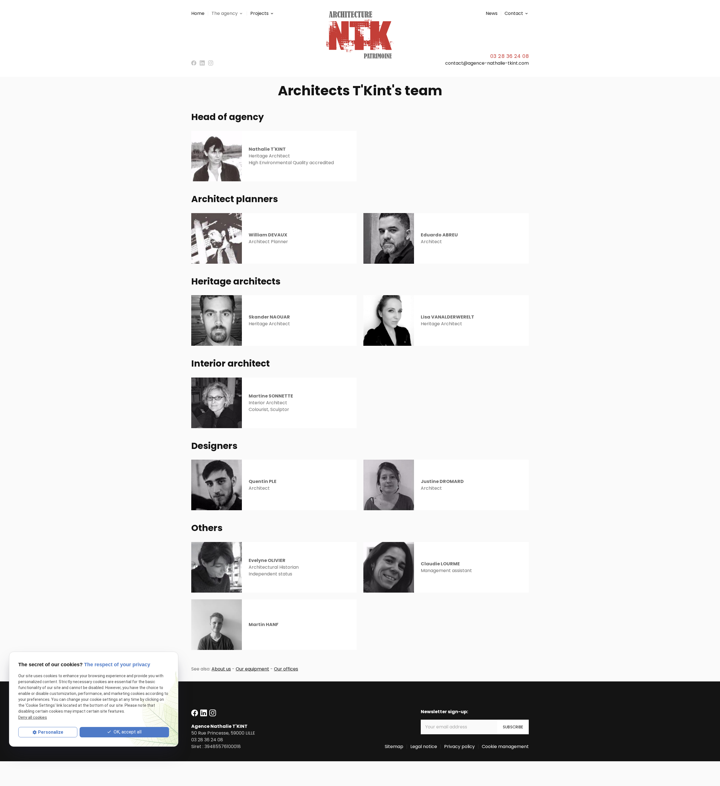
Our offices (286, 669)
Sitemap (394, 746)
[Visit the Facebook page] (193, 63)
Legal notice (423, 746)
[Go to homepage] (360, 34)
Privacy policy (459, 746)
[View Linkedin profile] (202, 63)
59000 (223, 733)
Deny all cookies (32, 717)
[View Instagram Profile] (210, 63)
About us (221, 669)
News (492, 13)
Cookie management (505, 746)
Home (197, 13)
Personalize (50, 732)
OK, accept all (126, 732)
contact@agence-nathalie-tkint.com (487, 63)
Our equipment (252, 669)
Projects (259, 13)
